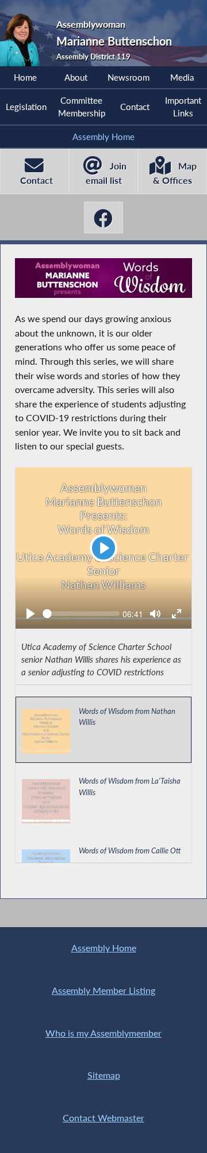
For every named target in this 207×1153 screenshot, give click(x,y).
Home (25, 77)
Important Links (183, 106)
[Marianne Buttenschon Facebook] (103, 217)
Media (182, 77)
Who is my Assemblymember (103, 1032)
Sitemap (103, 1074)
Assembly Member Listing (103, 990)
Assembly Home (103, 136)
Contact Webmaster (103, 1117)
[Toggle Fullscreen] (176, 613)
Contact (135, 106)
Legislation (26, 106)
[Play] (30, 613)
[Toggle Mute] (155, 613)
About (75, 77)
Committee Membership (81, 106)
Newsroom (129, 77)
